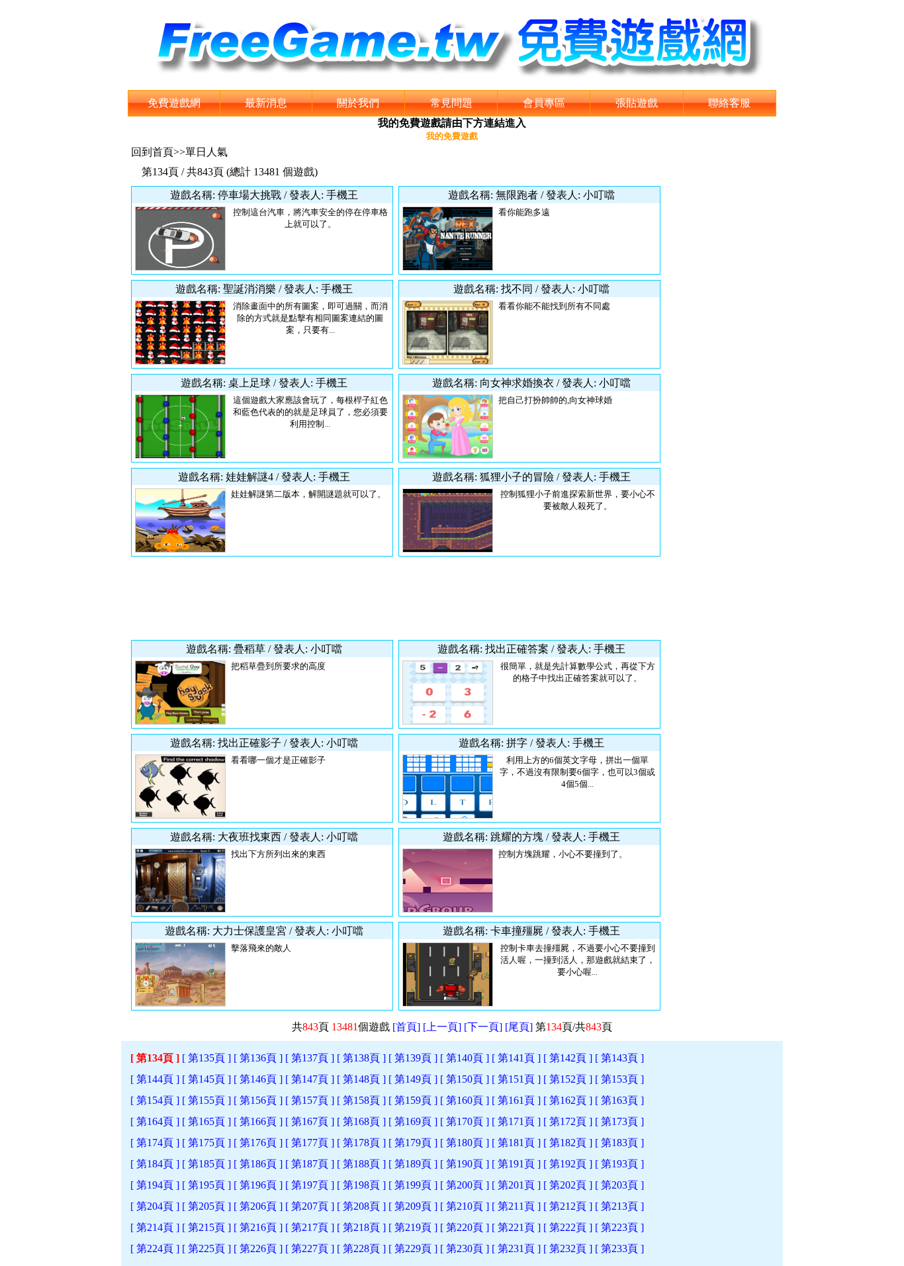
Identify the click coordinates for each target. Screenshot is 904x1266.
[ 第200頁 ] (464, 1185)
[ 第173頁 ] (619, 1121)
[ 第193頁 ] (619, 1163)
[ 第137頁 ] (309, 1057)
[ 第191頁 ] (516, 1163)
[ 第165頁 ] (206, 1121)
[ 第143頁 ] (619, 1057)
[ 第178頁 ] (361, 1142)
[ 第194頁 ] (154, 1185)
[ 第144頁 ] (154, 1079)
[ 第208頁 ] (361, 1206)
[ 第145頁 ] (206, 1079)
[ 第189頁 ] (412, 1163)
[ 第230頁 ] (464, 1248)
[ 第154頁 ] (154, 1100)
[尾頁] (519, 1026)
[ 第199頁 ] (412, 1185)
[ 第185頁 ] (206, 1163)
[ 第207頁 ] (309, 1206)
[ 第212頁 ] (567, 1206)
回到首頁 (152, 152)
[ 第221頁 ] (516, 1227)
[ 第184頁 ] (154, 1163)
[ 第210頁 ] (464, 1206)
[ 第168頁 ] (361, 1121)
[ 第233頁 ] (619, 1248)
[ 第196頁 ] (258, 1185)
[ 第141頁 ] (516, 1057)
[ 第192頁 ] (567, 1163)
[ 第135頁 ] (206, 1057)
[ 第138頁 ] (361, 1057)
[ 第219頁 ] (412, 1227)
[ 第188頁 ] (361, 1163)
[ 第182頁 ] (567, 1142)
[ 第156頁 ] (258, 1100)
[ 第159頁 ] (412, 1100)
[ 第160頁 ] (464, 1100)
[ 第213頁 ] (619, 1206)
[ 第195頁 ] (206, 1185)
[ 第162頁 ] (567, 1100)
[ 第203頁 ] (619, 1185)
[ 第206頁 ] (258, 1206)
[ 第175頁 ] (206, 1142)
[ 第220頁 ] (464, 1227)
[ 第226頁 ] (258, 1248)
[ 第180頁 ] (464, 1142)
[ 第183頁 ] (619, 1142)
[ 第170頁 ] (464, 1121)
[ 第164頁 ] (154, 1121)
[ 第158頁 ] (361, 1100)
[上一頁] (442, 1026)
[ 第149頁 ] (412, 1079)
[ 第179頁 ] (412, 1142)
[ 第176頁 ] (258, 1142)
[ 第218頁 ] (361, 1227)
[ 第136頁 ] (258, 1057)
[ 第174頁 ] (154, 1142)
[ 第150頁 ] (464, 1079)
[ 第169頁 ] (412, 1121)
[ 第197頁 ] (309, 1185)
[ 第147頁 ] (309, 1079)
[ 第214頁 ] (154, 1227)
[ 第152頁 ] (567, 1079)
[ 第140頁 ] (464, 1057)
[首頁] (406, 1026)
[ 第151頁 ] (516, 1079)
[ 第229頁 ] (412, 1248)
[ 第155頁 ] (206, 1100)
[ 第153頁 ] (619, 1079)
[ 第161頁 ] (516, 1100)
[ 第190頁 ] (464, 1163)
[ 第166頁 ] (258, 1121)
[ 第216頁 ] (258, 1227)
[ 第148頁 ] (361, 1079)
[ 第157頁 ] (309, 1100)
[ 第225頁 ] (206, 1248)
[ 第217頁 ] (309, 1227)
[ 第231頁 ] (516, 1248)
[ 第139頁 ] (412, 1057)
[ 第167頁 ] (309, 1121)
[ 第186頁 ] (258, 1163)
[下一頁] (483, 1026)
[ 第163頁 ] (619, 1100)
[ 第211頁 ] (516, 1206)
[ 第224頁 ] (154, 1248)
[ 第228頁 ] (361, 1248)
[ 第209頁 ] (412, 1206)
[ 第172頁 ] (567, 1121)
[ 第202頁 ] (567, 1185)
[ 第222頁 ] (567, 1227)
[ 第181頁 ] (516, 1142)
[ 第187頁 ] (309, 1163)
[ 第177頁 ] (309, 1142)
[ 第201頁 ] (516, 1185)
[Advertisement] (396, 598)
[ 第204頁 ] (154, 1206)
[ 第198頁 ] (361, 1185)
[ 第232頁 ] (567, 1248)
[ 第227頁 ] (309, 1248)
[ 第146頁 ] (258, 1079)
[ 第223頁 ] (619, 1227)
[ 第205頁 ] (206, 1206)
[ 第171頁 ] (516, 1121)
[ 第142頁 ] (567, 1057)
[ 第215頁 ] (206, 1227)
